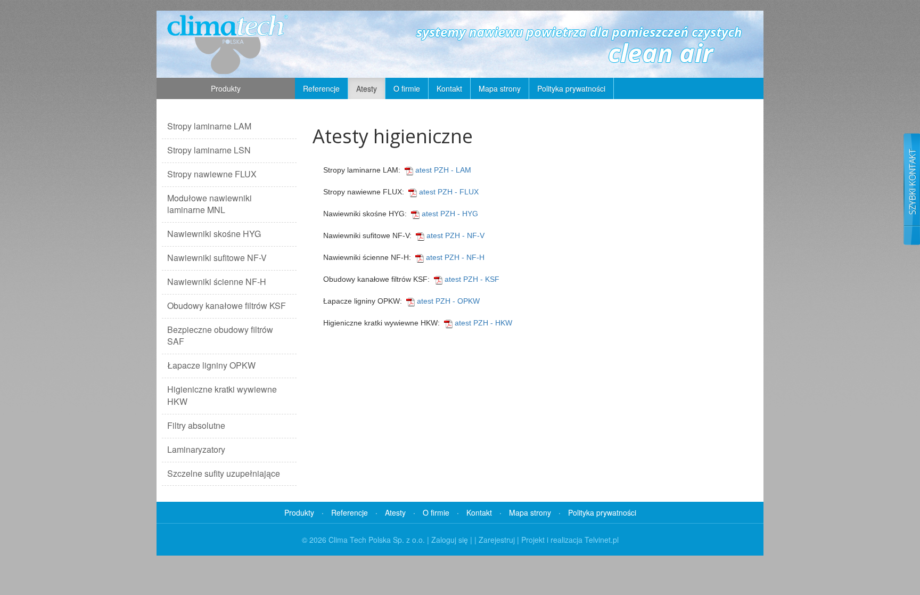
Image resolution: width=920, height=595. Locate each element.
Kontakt (449, 88)
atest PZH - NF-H (454, 257)
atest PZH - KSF (470, 279)
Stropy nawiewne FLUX (212, 174)
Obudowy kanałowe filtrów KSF (226, 305)
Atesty (366, 88)
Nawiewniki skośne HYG (214, 233)
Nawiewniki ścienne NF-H (216, 281)
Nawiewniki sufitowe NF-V (217, 257)
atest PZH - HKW (482, 323)
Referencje (321, 88)
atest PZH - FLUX (448, 192)
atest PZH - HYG (449, 213)
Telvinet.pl (602, 539)
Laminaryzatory (196, 449)
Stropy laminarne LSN (209, 150)
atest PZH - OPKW (447, 301)
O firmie (406, 88)
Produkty (226, 88)
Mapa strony (500, 88)
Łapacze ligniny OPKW (211, 365)
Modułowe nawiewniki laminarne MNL (209, 204)
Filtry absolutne (196, 425)
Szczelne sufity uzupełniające (223, 473)
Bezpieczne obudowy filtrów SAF (220, 335)
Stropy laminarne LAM (209, 126)
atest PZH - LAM (442, 170)
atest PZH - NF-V (454, 235)
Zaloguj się (449, 539)
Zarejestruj (497, 539)
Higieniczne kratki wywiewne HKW (222, 395)
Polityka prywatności (571, 88)
